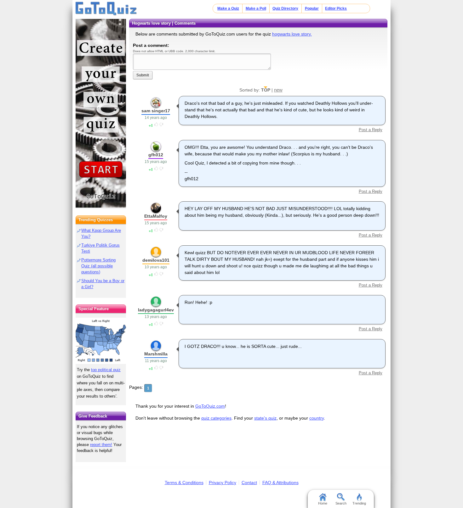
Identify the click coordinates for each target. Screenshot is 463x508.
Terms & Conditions (184, 482)
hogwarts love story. (292, 33)
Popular (312, 8)
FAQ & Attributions (280, 482)
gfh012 (155, 154)
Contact (249, 482)
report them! (101, 444)
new (278, 89)
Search (340, 503)
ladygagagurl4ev (156, 309)
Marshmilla (156, 353)
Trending (359, 503)
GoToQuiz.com (210, 406)
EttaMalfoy (155, 216)
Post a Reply (370, 129)
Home (322, 503)
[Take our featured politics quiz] (101, 341)
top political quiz (106, 369)
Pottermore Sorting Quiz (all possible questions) (98, 266)
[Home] (106, 9)
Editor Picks (336, 8)
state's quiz (265, 418)
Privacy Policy (222, 482)
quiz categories (216, 418)
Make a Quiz (228, 8)
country (316, 418)
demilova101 (155, 260)
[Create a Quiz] (101, 113)
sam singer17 (155, 110)
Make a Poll (256, 8)
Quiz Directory (285, 8)
